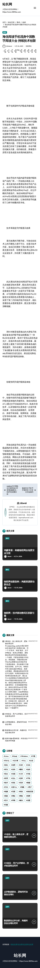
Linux (7, 756)
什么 (24, 761)
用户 (30, 787)
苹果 (13, 800)
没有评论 (28, 46)
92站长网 (14, 944)
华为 (6, 769)
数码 (4, 32)
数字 (25, 51)
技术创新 (17, 51)
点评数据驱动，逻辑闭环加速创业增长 (16, 723)
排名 (13, 783)
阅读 (35, 51)
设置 (28, 800)
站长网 (7, 4)
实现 (13, 774)
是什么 (14, 787)
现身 (32, 51)
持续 (21, 51)
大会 (9, 51)
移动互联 (30, 791)
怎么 (13, 778)
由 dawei (9, 46)
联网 (28, 796)
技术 (6, 783)
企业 (31, 761)
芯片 (6, 800)
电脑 (6, 791)
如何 (28, 769)
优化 (6, 765)
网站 (13, 796)
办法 (28, 765)
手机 (12, 51)
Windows (25, 756)
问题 (6, 805)
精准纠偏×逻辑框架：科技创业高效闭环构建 (16, 739)
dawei (23, 503)
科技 (21, 791)
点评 (7, 820)
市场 (28, 774)
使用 (13, 765)
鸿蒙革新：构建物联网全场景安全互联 (19, 552)
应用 (6, 778)
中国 (5, 51)
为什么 (7, 761)
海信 (28, 51)
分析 (21, 765)
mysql (15, 756)
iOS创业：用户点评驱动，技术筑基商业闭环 (16, 715)
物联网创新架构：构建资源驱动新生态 (19, 583)
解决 (21, 800)
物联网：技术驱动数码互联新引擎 (19, 614)
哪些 (21, 769)
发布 (13, 769)
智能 (22, 787)
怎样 (21, 778)
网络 (21, 796)
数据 (28, 783)
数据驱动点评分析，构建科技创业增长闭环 (16, 731)
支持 (21, 783)
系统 (6, 796)
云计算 (16, 761)
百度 (13, 791)
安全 (6, 774)
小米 (21, 774)
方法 (6, 787)
